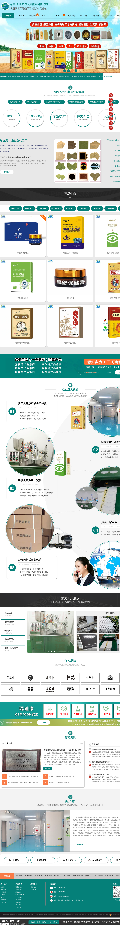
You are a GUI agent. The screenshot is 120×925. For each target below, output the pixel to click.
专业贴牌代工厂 (13, 140)
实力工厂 (45, 16)
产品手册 (113, 102)
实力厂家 (111, 95)
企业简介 (16, 860)
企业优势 (111, 109)
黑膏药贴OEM (15, 102)
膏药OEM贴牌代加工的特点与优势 (103, 773)
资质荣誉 (42, 860)
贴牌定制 (71, 16)
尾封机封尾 (9, 623)
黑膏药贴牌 (48, 876)
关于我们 (20, 16)
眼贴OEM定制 (109, 876)
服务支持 (3, 897)
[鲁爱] (30, 693)
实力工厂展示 (70, 600)
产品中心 (32, 16)
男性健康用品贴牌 (96, 102)
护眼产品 (82, 76)
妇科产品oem (89, 876)
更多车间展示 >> (11, 649)
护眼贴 (26, 76)
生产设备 (3, 894)
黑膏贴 (14, 76)
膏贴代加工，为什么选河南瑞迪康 (59, 782)
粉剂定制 (111, 208)
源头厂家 (76, 76)
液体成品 (97, 208)
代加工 (37, 76)
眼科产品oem (58, 876)
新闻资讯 (96, 16)
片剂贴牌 (83, 208)
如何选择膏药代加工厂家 (100, 761)
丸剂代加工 (70, 208)
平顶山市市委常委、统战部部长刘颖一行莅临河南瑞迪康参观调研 (24, 776)
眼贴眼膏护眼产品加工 (54, 102)
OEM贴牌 (32, 76)
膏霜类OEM (15, 208)
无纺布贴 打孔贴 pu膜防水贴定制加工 (15, 157)
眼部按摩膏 (20, 76)
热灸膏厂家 (94, 76)
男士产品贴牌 (99, 876)
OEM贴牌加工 (29, 876)
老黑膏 (49, 76)
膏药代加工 (54, 76)
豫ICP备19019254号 (96, 914)
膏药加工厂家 (69, 76)
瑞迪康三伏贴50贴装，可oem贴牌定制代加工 (62, 776)
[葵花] (70, 682)
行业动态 (8, 743)
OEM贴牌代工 (96, 860)
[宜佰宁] (90, 693)
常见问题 (96, 744)
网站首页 (8, 16)
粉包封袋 (9, 614)
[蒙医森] (110, 682)
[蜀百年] (70, 693)
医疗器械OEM (56, 208)
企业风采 (69, 860)
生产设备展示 (109, 613)
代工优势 (83, 16)
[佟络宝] (90, 682)
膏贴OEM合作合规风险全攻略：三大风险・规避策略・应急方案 (24, 782)
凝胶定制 (43, 208)
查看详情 (47, 768)
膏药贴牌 (61, 76)
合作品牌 (70, 660)
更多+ (81, 743)
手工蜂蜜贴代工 (33, 102)
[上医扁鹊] (10, 693)
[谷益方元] (30, 682)
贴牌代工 (111, 99)
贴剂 (9, 76)
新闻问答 (111, 123)
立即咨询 (43, 722)
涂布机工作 (9, 640)
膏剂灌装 (9, 632)
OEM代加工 (58, 16)
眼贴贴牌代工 (39, 876)
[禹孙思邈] (110, 693)
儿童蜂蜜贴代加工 (78, 876)
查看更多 (7, 172)
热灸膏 (88, 76)
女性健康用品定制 (76, 102)
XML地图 (105, 914)
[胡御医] (50, 682)
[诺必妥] (50, 693)
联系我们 (108, 16)
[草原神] (10, 682)
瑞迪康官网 (19, 876)
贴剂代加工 (29, 208)
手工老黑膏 (67, 876)
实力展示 (111, 113)
